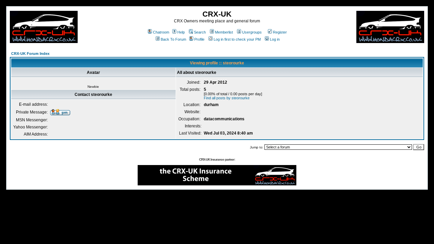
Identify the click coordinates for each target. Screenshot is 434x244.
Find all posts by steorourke (227, 98)
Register (280, 32)
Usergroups (252, 32)
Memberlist (224, 32)
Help (181, 32)
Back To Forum (173, 39)
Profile (199, 39)
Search (200, 32)
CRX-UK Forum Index (30, 54)
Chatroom (161, 32)
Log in (275, 39)
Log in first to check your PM (237, 39)
